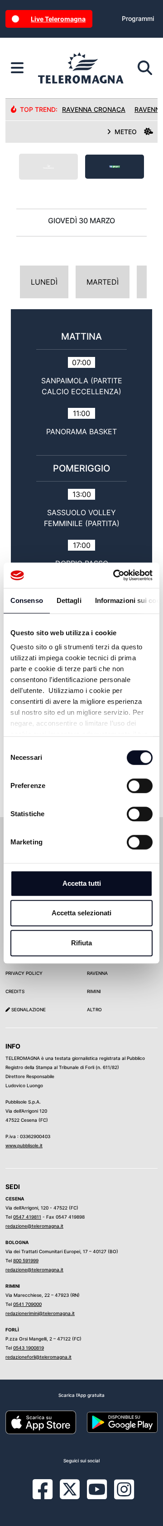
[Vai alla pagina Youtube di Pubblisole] (97, 1496)
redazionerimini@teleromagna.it (40, 1313)
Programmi (138, 18)
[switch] (140, 785)
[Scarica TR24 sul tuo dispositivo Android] (122, 1421)
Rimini (94, 991)
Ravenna (97, 973)
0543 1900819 (28, 1347)
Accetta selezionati (81, 913)
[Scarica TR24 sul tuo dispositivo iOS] (40, 1421)
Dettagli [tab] (69, 600)
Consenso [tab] (26, 600)
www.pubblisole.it (24, 1145)
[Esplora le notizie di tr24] (17, 68)
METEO (126, 132)
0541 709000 (27, 1304)
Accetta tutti (81, 883)
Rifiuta (81, 943)
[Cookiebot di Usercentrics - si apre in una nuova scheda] (115, 575)
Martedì (102, 281)
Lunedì (44, 281)
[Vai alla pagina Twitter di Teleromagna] (70, 1488)
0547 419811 (27, 1217)
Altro (94, 1009)
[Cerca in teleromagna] (145, 68)
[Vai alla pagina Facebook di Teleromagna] (48, 1496)
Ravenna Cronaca (93, 109)
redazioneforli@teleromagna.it (38, 1357)
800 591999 (25, 1260)
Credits (14, 991)
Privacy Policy (24, 973)
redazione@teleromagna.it (34, 1226)
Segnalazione (28, 1009)
